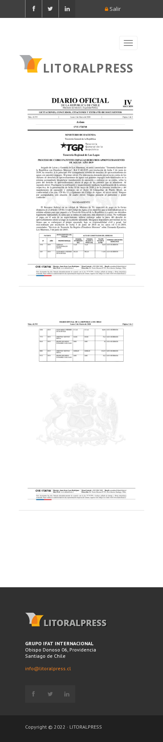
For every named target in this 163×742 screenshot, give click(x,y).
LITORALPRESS (88, 67)
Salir (114, 9)
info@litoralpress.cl (48, 668)
